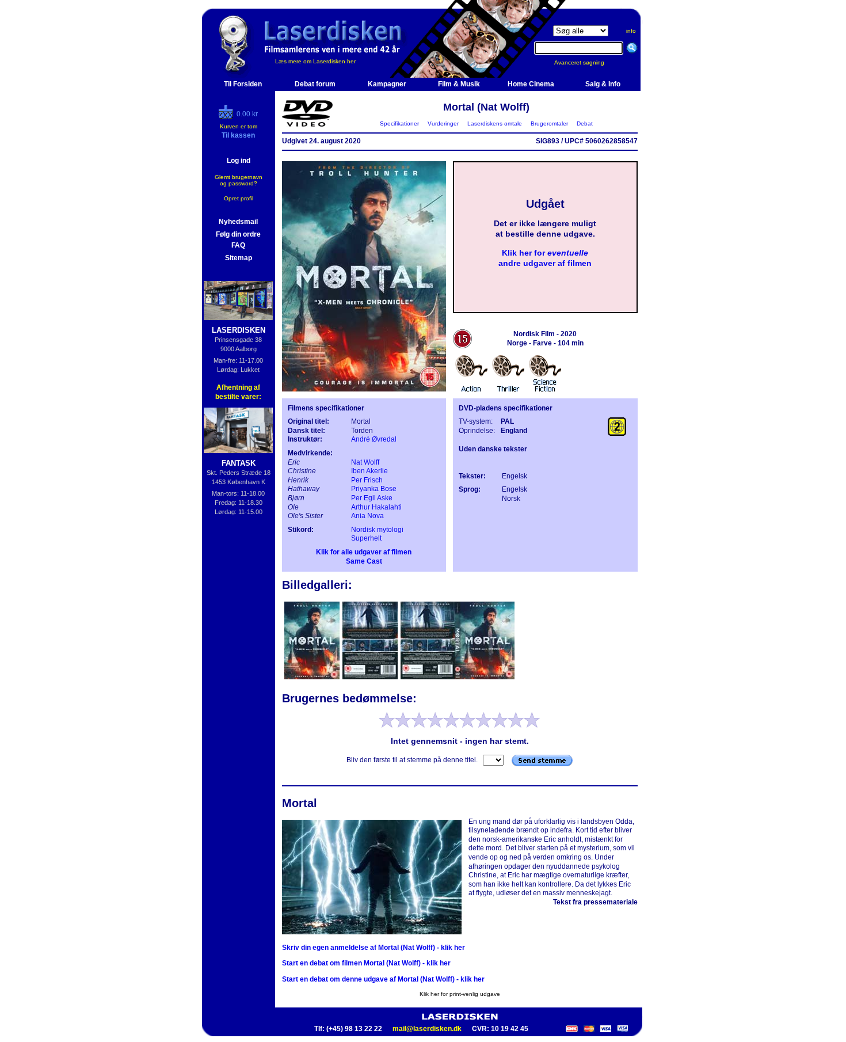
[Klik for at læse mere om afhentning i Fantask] (238, 430)
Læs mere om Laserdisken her (315, 61)
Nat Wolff (365, 462)
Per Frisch (367, 480)
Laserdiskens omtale (494, 123)
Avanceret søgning (586, 62)
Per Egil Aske (371, 498)
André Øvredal (374, 439)
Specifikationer (399, 123)
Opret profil (238, 198)
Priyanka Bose (374, 489)
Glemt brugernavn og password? (238, 180)
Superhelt (366, 538)
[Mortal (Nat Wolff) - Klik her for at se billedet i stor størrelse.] (364, 389)
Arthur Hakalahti (376, 507)
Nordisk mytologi (377, 530)
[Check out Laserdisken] (227, 117)
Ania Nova (367, 516)
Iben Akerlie (369, 471)
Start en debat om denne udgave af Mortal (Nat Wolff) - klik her (383, 979)
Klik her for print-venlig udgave (460, 994)
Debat (584, 123)
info (631, 31)
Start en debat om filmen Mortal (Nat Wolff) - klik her (366, 963)
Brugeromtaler (549, 123)
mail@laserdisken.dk (427, 1029)
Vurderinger (443, 123)
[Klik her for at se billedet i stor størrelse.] (313, 678)
